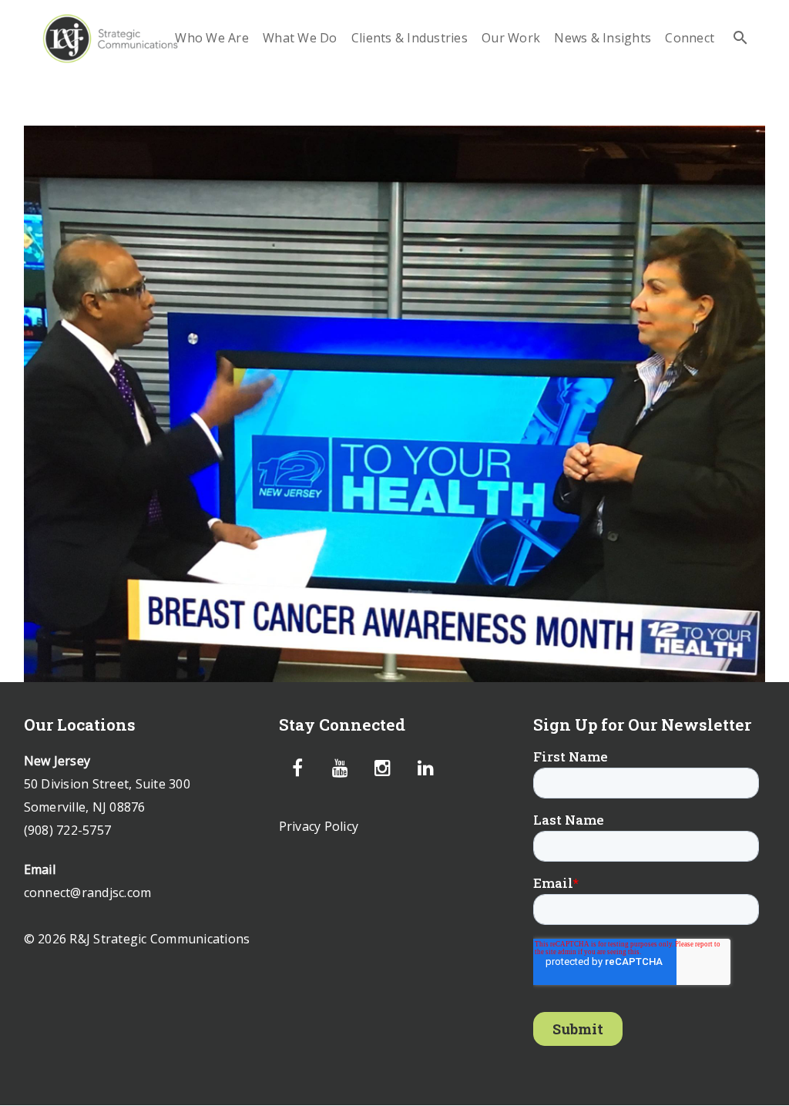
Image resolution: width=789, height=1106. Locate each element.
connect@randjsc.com (88, 892)
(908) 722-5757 (68, 830)
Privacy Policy (319, 826)
